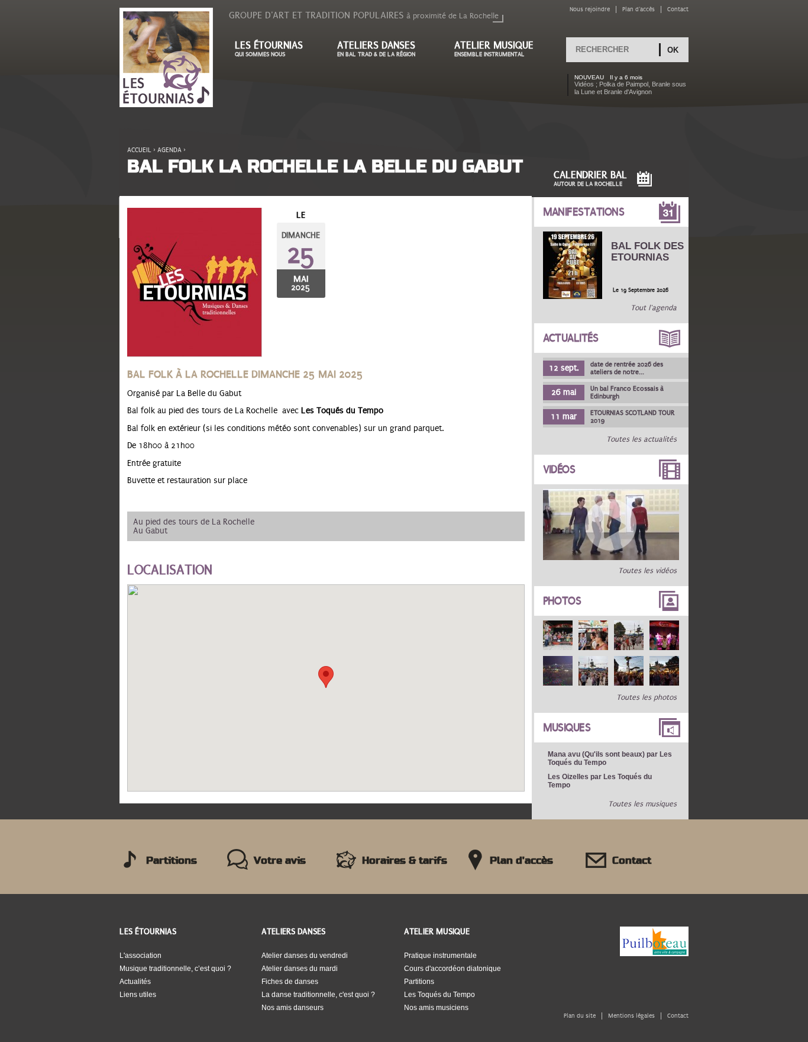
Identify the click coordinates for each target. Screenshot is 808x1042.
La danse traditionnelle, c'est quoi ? (318, 994)
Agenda (169, 150)
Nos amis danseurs (292, 1008)
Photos (562, 601)
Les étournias (269, 48)
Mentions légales (631, 1015)
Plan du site (580, 1015)
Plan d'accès (638, 9)
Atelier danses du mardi (299, 968)
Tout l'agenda (654, 308)
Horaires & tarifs (404, 861)
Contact (678, 9)
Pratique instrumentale (440, 955)
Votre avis (280, 861)
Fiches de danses (289, 981)
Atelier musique (494, 48)
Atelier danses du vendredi (304, 955)
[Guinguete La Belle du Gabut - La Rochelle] (558, 635)
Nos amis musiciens (436, 1008)
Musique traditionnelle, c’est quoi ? (175, 968)
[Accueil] (166, 58)
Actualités (571, 338)
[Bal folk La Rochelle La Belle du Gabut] (194, 282)
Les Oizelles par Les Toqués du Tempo (600, 781)
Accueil (139, 150)
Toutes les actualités (641, 439)
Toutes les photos (646, 697)
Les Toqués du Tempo (439, 994)
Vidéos (559, 469)
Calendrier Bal (590, 178)
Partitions (171, 861)
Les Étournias (147, 931)
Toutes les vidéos (647, 571)
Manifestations (584, 212)
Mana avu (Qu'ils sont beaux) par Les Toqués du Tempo (610, 758)
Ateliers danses (376, 48)
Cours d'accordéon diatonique (452, 968)
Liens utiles (137, 994)
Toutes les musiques (642, 804)
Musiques (567, 728)
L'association (140, 955)
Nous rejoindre (590, 9)
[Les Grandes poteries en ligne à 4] (611, 558)
